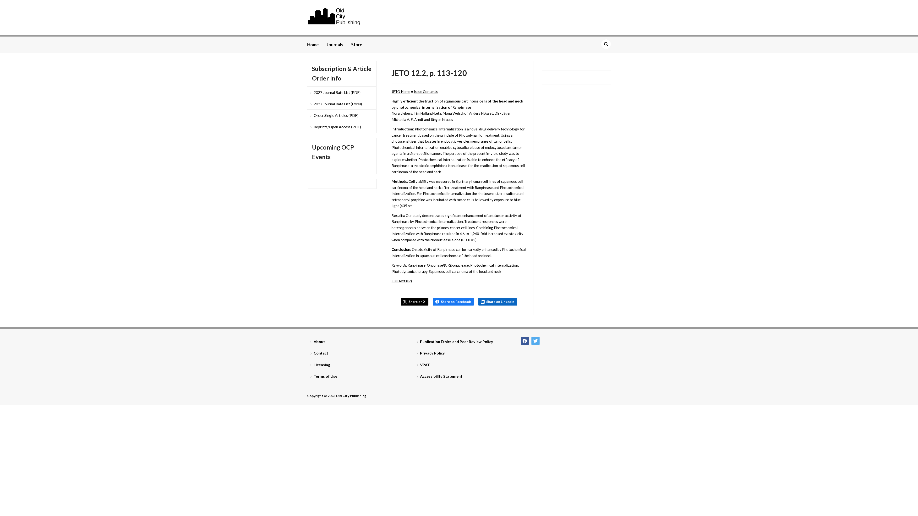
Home (313, 44)
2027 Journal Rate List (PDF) (337, 92)
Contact (321, 353)
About (319, 341)
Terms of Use (325, 376)
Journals (335, 44)
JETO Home (401, 91)
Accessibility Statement (441, 376)
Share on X (417, 302)
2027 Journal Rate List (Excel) (338, 104)
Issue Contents (426, 91)
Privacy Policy (432, 353)
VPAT (425, 364)
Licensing (322, 364)
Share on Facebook (456, 302)
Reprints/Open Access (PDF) (337, 126)
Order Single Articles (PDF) (336, 115)
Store (356, 44)
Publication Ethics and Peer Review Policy (456, 341)
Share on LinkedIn (500, 302)
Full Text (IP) (402, 281)
